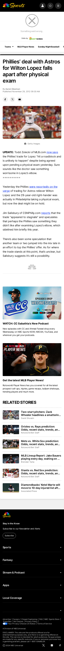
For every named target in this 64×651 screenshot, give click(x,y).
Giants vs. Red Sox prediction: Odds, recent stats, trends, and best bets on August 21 (40, 472)
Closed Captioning (29, 619)
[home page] (14, 6)
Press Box (7, 621)
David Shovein (27, 418)
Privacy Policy (31, 621)
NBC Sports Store (51, 619)
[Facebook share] (5, 99)
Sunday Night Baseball (48, 47)
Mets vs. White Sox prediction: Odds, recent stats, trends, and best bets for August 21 (40, 442)
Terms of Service (44, 624)
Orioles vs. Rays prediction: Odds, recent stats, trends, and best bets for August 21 (40, 428)
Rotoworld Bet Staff (30, 432)
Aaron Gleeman (13, 89)
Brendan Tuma (27, 462)
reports (45, 212)
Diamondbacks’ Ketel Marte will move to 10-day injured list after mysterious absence (41, 486)
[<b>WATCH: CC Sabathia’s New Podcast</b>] (32, 303)
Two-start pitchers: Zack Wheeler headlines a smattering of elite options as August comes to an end (40, 413)
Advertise (7, 619)
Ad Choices (18, 621)
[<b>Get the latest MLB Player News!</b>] (32, 359)
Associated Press (29, 491)
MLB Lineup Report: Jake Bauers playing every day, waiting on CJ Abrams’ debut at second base (41, 457)
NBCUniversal (20, 628)
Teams (8, 47)
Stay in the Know (11, 523)
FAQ (41, 619)
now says (52, 152)
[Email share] (19, 99)
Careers (16, 619)
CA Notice (31, 624)
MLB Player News (25, 47)
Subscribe (9, 535)
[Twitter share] (12, 99)
